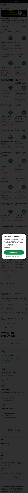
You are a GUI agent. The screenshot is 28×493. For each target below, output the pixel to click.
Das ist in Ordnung (14, 252)
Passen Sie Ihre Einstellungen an (14, 256)
